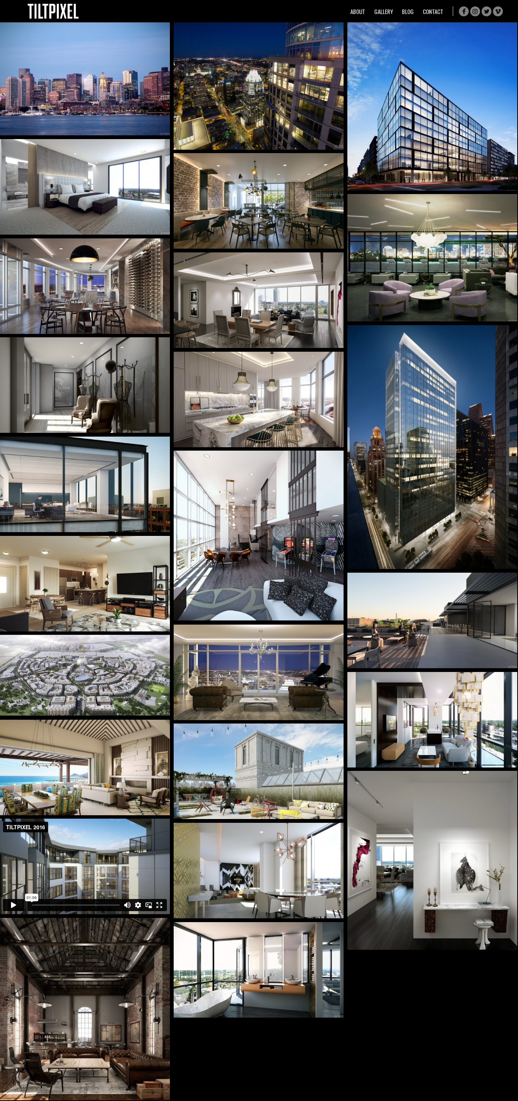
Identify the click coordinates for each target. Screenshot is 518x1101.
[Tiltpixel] (53, 11)
